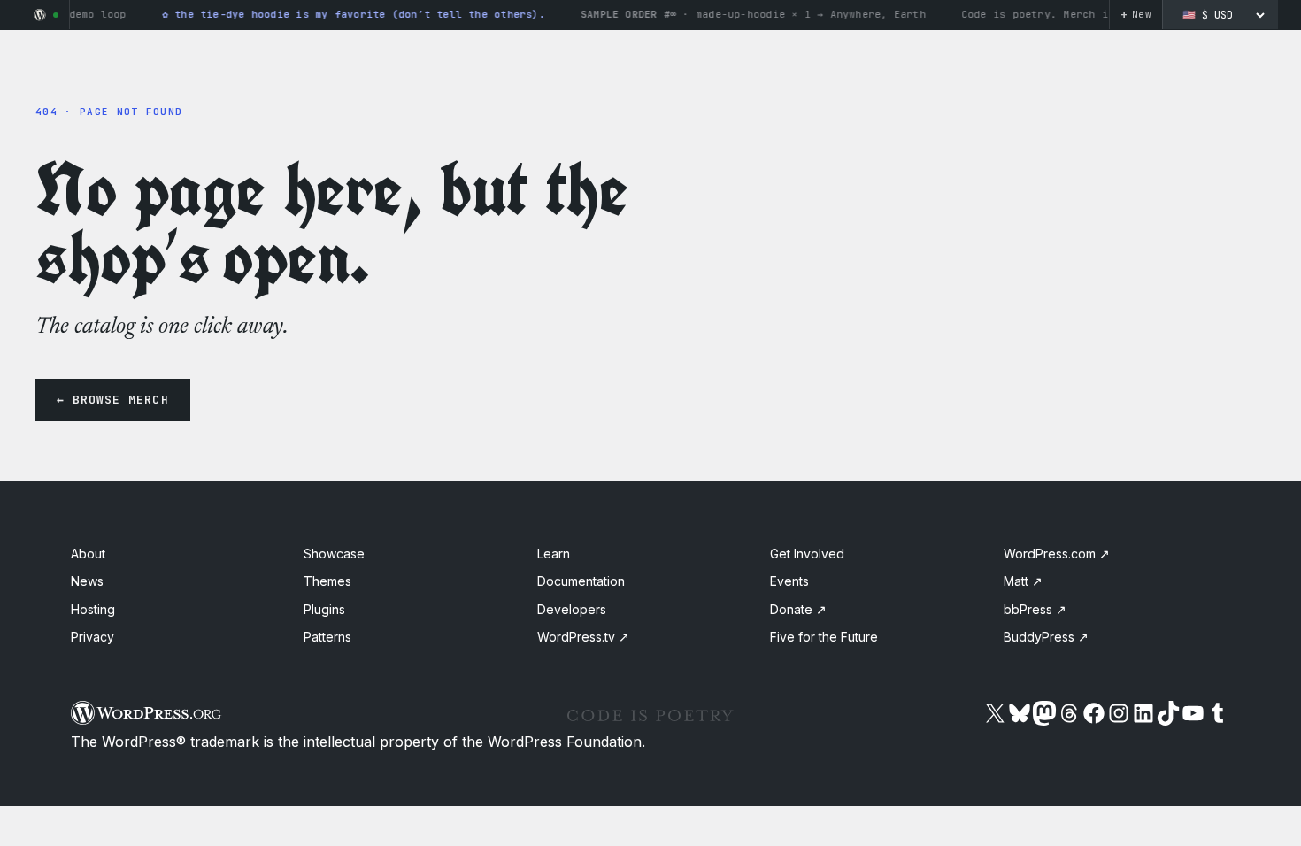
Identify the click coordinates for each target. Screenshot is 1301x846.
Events (789, 580)
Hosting (93, 609)
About (88, 553)
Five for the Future (824, 636)
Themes (327, 580)
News (87, 580)
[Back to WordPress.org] (40, 15)
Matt (1023, 580)
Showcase (334, 553)
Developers (571, 609)
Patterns (327, 636)
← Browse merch (113, 399)
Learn (553, 553)
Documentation (581, 580)
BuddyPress (1046, 636)
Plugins (324, 609)
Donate (798, 609)
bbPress (1035, 609)
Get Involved (807, 553)
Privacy (92, 636)
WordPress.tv (583, 636)
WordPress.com (1057, 553)
